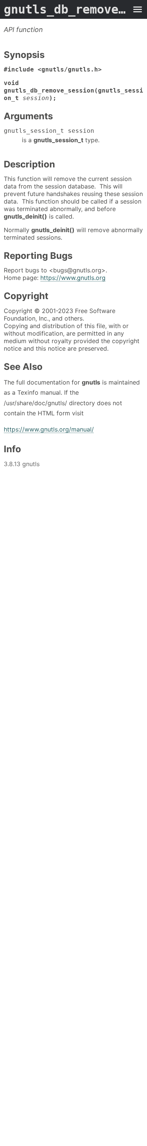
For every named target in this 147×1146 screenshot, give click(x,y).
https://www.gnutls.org (73, 277)
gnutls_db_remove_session (66, 9)
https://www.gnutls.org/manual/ (49, 429)
